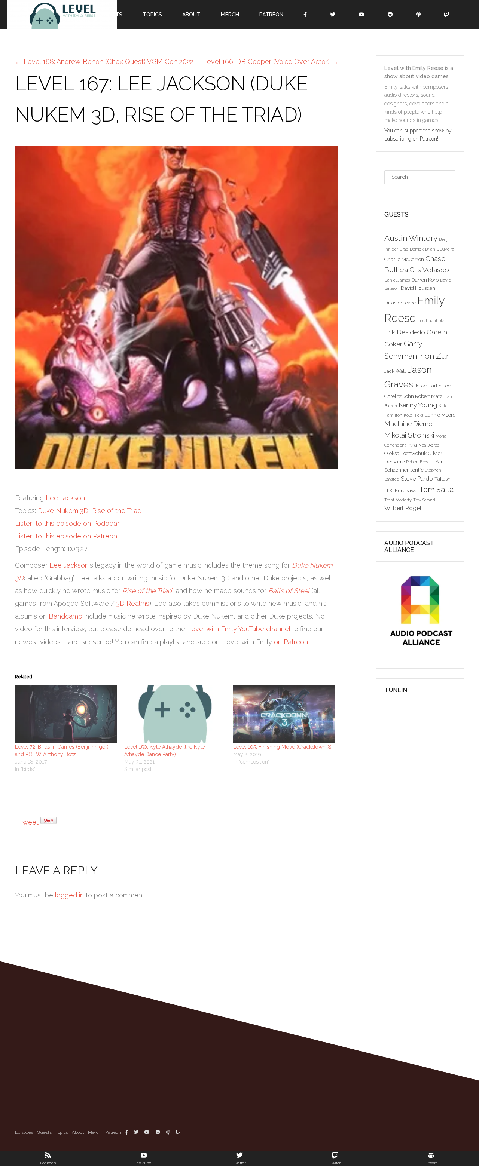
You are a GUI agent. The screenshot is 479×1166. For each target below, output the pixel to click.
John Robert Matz (422, 396)
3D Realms (132, 603)
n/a (412, 445)
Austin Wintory (410, 238)
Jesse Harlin (428, 386)
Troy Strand (424, 500)
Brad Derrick (412, 249)
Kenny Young (418, 405)
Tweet (29, 822)
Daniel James (397, 280)
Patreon (113, 1132)
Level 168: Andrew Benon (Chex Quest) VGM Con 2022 (104, 61)
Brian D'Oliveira (439, 249)
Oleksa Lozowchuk (405, 453)
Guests (44, 1132)
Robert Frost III (420, 462)
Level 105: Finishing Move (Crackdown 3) (282, 747)
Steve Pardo (417, 478)
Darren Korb (425, 280)
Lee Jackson (65, 498)
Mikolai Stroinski (409, 435)
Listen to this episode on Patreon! (67, 536)
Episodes (24, 1132)
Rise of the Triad (116, 511)
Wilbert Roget (403, 508)
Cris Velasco (429, 270)
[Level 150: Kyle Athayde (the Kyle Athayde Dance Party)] (175, 714)
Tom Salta (436, 489)
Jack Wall (395, 371)
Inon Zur (433, 355)
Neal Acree (428, 445)
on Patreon (291, 642)
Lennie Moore (440, 415)
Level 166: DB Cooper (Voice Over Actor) (270, 61)
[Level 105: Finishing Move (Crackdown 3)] (284, 714)
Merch (94, 1132)
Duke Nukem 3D (63, 511)
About (78, 1132)
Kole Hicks (413, 415)
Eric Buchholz (430, 320)
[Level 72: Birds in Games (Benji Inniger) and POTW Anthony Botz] (66, 714)
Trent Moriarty (398, 500)
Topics (61, 1132)
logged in (69, 895)
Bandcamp (65, 616)
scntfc (417, 470)
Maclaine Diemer (409, 423)
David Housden (418, 288)
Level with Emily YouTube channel (238, 629)
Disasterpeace (400, 303)
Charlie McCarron (404, 259)
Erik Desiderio (404, 332)
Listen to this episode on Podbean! (69, 523)
